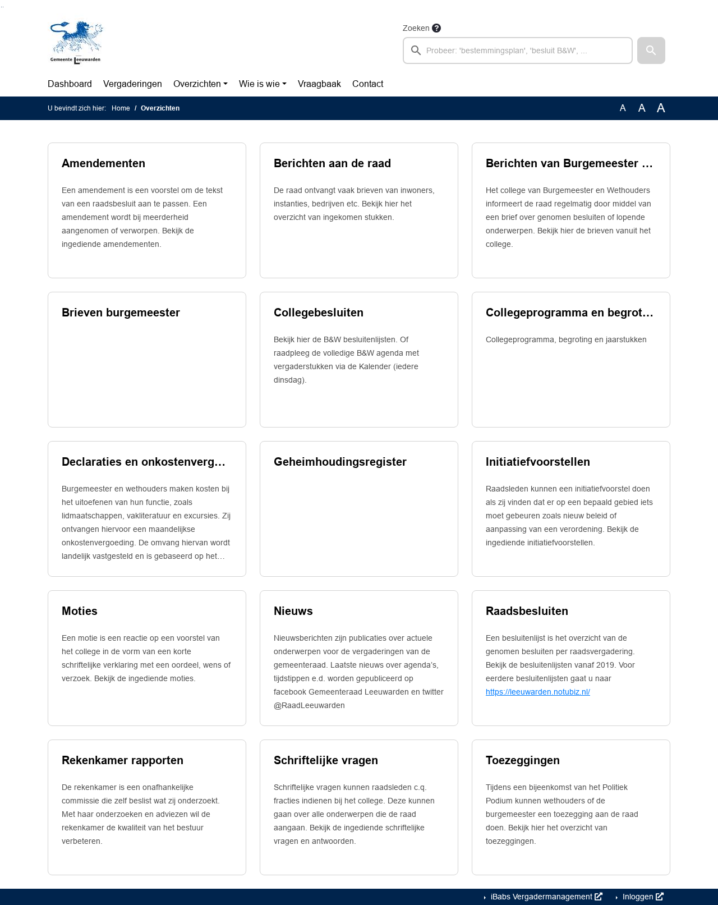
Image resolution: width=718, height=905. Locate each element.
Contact (367, 84)
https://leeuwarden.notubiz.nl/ (538, 691)
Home (121, 108)
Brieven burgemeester (121, 312)
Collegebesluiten (318, 312)
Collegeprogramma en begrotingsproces (571, 312)
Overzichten (197, 84)
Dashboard (70, 84)
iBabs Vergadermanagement (542, 896)
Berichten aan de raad (332, 163)
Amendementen (103, 163)
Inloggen (638, 896)
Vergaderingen (132, 84)
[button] (651, 50)
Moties (80, 611)
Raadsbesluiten (527, 611)
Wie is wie (259, 84)
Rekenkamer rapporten (122, 760)
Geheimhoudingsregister (340, 462)
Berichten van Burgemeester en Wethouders (571, 163)
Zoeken (416, 28)
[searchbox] (518, 50)
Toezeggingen (523, 760)
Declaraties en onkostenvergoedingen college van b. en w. (147, 462)
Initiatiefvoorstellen (538, 462)
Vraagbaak (319, 84)
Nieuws (293, 611)
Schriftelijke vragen (326, 760)
